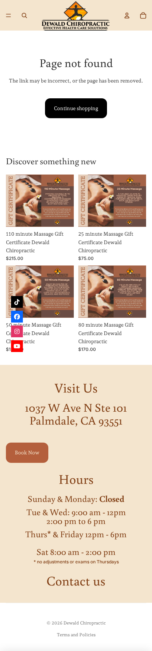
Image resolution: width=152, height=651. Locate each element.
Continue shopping (76, 108)
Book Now (27, 452)
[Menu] (8, 15)
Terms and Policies (76, 634)
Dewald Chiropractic (84, 623)
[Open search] (24, 15)
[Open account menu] (127, 15)
